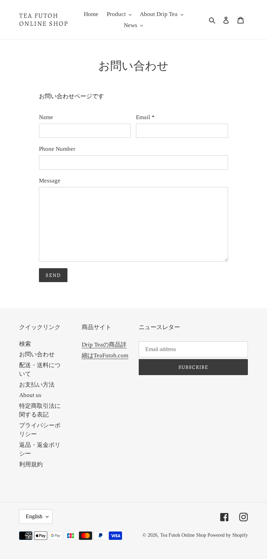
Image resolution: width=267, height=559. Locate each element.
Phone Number (57, 149)
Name (46, 117)
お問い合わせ (37, 354)
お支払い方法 (37, 384)
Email (145, 117)
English (34, 516)
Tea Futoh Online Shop (43, 20)
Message (49, 180)
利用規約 (31, 464)
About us (30, 395)
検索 (25, 344)
